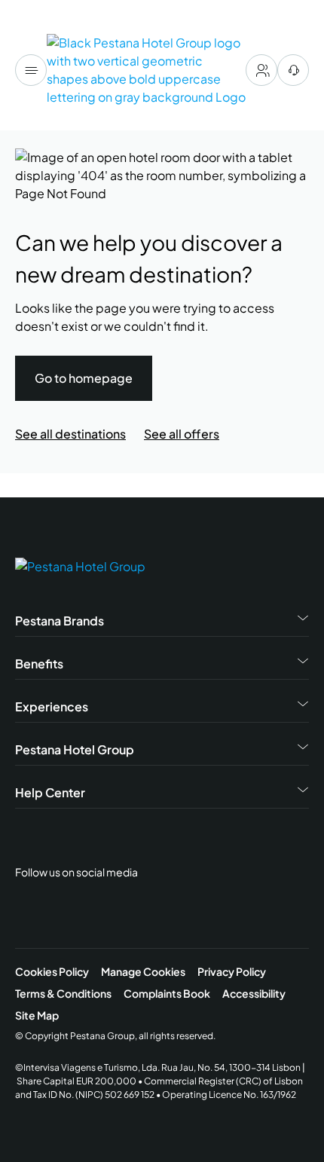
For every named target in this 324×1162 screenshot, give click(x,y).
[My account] (261, 70)
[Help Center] (293, 70)
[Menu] (31, 70)
